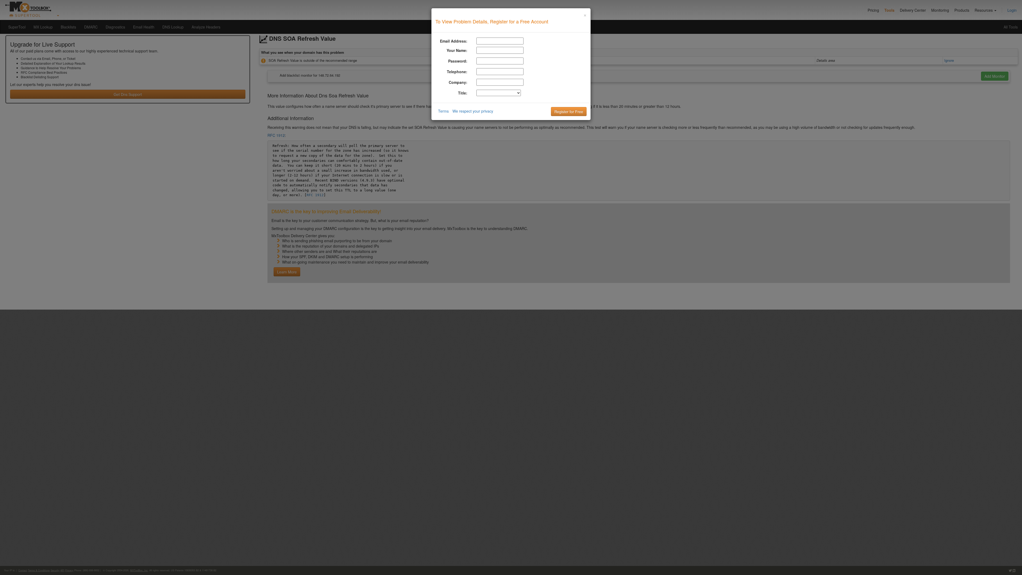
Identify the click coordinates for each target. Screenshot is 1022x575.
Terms (443, 111)
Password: (457, 61)
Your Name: (457, 50)
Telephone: (457, 71)
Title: (462, 93)
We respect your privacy (472, 111)
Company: (458, 82)
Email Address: (453, 41)
